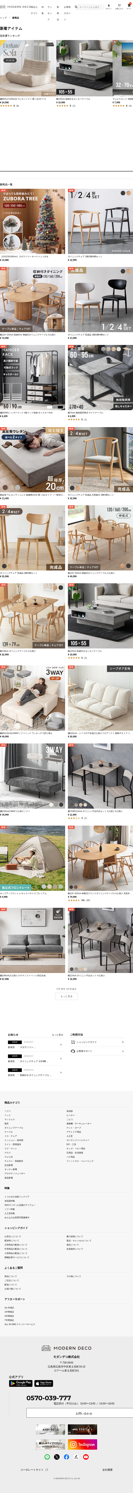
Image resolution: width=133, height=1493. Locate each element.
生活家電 (9, 1165)
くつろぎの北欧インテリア (17, 1196)
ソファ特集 (10, 1209)
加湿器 (69, 1111)
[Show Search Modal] (76, 7)
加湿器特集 (10, 1201)
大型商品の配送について (16, 1245)
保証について (72, 1245)
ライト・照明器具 (13, 1144)
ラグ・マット (11, 1148)
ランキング (49, 10)
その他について (73, 1276)
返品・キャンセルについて (78, 1240)
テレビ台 (9, 1157)
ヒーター (70, 1115)
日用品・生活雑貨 (74, 1153)
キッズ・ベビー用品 (75, 1148)
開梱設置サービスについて (17, 1257)
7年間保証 (9, 1320)
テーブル (9, 1132)
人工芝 (69, 1136)
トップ (3, 17)
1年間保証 (9, 1312)
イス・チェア (11, 1136)
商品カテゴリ (34, 10)
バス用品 (70, 1157)
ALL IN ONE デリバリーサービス (20, 1324)
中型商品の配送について (16, 1249)
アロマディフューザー (15, 1173)
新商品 (58, 10)
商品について (11, 1276)
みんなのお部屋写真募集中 (17, 1217)
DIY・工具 (71, 1144)
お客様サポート (67, 10)
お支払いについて (13, 1236)
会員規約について (74, 1249)
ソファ (8, 1111)
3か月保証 (9, 1307)
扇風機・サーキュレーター (78, 1123)
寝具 (7, 1123)
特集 (43, 10)
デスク (8, 1153)
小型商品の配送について (16, 1253)
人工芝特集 (10, 1213)
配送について (11, 1285)
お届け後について (13, 1289)
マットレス (10, 1119)
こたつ (69, 1119)
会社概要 (107, 1470)
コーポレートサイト (32, 1470)
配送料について (12, 1240)
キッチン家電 (11, 1169)
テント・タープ (73, 1128)
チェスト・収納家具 (14, 1161)
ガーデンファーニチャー (77, 1140)
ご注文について (12, 1280)
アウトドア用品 (73, 1132)
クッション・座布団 (14, 1140)
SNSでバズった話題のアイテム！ (20, 1205)
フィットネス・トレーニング (80, 1161)
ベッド (8, 1115)
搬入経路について (74, 1236)
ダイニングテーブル (14, 1128)
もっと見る (66, 996)
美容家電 (9, 1178)
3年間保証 (9, 1316)
